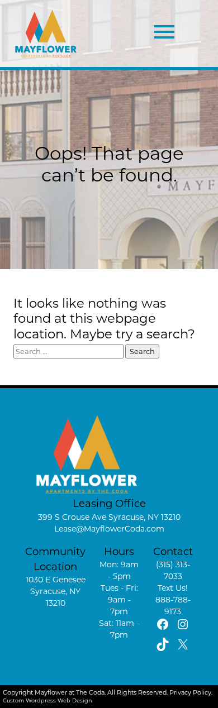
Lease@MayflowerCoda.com (109, 529)
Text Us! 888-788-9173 (173, 599)
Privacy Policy (190, 692)
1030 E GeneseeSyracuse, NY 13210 (56, 591)
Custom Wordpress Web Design (47, 700)
